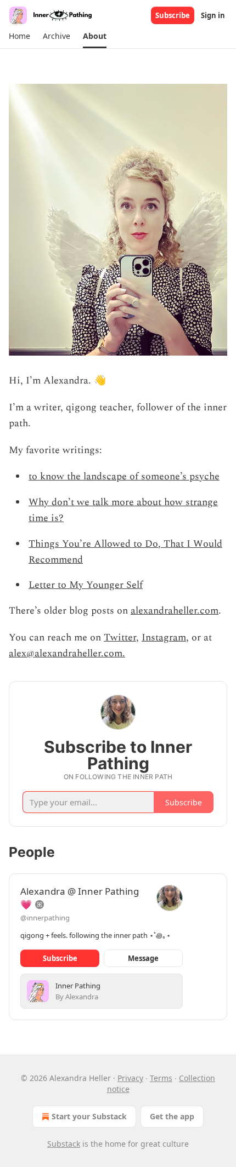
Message (143, 958)
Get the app (172, 1116)
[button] (19, 36)
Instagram (164, 637)
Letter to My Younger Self (86, 584)
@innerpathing (45, 918)
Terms (161, 1078)
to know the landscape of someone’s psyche (124, 476)
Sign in (213, 15)
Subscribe (172, 15)
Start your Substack (89, 1116)
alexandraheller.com (174, 610)
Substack (63, 1144)
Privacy (130, 1078)
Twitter (120, 637)
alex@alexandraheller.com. (67, 653)
